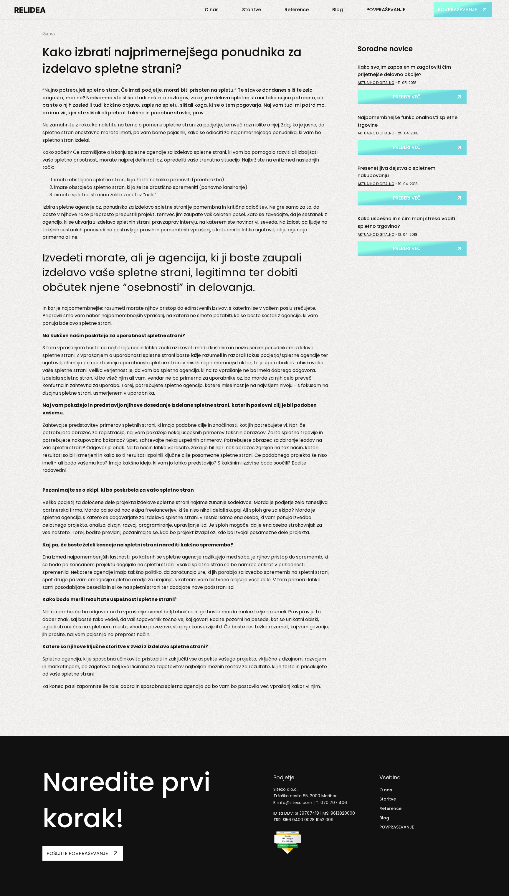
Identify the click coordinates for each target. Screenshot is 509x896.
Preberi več (407, 96)
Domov (48, 33)
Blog (337, 9)
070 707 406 (333, 803)
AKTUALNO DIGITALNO (376, 82)
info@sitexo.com (294, 803)
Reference (297, 9)
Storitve (251, 9)
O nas (212, 9)
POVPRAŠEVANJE (385, 9)
